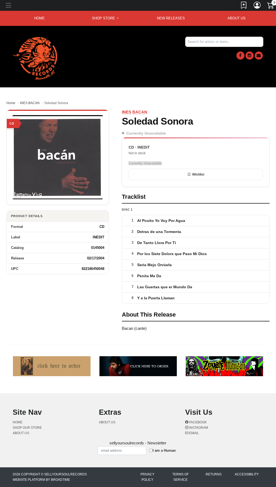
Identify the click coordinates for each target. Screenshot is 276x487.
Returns (214, 474)
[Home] (35, 58)
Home (10, 103)
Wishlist (198, 174)
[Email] (258, 55)
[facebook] (240, 55)
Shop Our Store (27, 428)
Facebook (197, 422)
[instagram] (249, 55)
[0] (271, 6)
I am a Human (164, 450)
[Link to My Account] (257, 6)
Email (193, 433)
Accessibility (247, 474)
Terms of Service (180, 477)
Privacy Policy (147, 477)
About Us (236, 18)
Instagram (198, 428)
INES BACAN (30, 103)
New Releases (171, 18)
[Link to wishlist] (244, 6)
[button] (105, 18)
